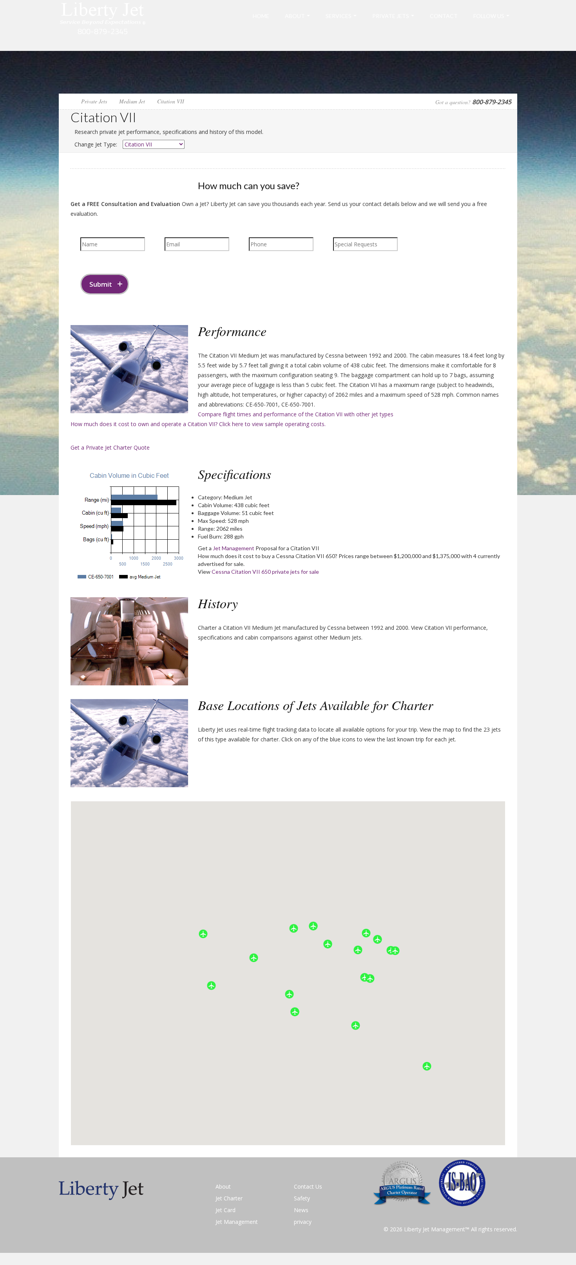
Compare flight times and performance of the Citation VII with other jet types (295, 414)
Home (261, 16)
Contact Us (308, 1186)
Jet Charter (229, 1198)
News (301, 1210)
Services (338, 16)
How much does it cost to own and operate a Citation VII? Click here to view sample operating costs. (198, 424)
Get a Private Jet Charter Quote (110, 447)
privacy (303, 1221)
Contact (444, 16)
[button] (211, 985)
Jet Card (225, 1210)
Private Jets (390, 16)
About (295, 16)
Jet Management (233, 548)
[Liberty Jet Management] (103, 25)
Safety (302, 1198)
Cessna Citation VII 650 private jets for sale (265, 571)
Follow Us (488, 16)
